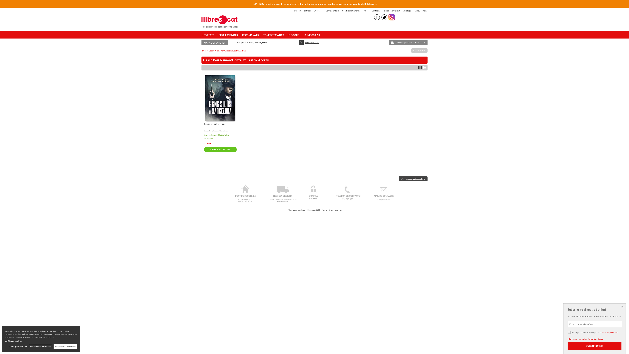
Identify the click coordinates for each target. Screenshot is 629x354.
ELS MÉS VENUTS (229, 35)
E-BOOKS (294, 35)
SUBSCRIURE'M (594, 346)
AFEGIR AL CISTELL (220, 149)
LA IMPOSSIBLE (312, 35)
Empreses (318, 11)
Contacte (376, 11)
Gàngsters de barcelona (214, 124)
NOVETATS (208, 35)
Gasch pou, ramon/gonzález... (216, 131)
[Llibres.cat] (219, 25)
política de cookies (13, 341)
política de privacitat (609, 332)
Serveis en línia (332, 11)
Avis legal (407, 11)
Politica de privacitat (391, 11)
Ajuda (366, 11)
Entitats (307, 11)
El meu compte (421, 11)
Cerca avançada (312, 42)
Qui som (297, 11)
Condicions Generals (351, 11)
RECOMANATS (251, 35)
